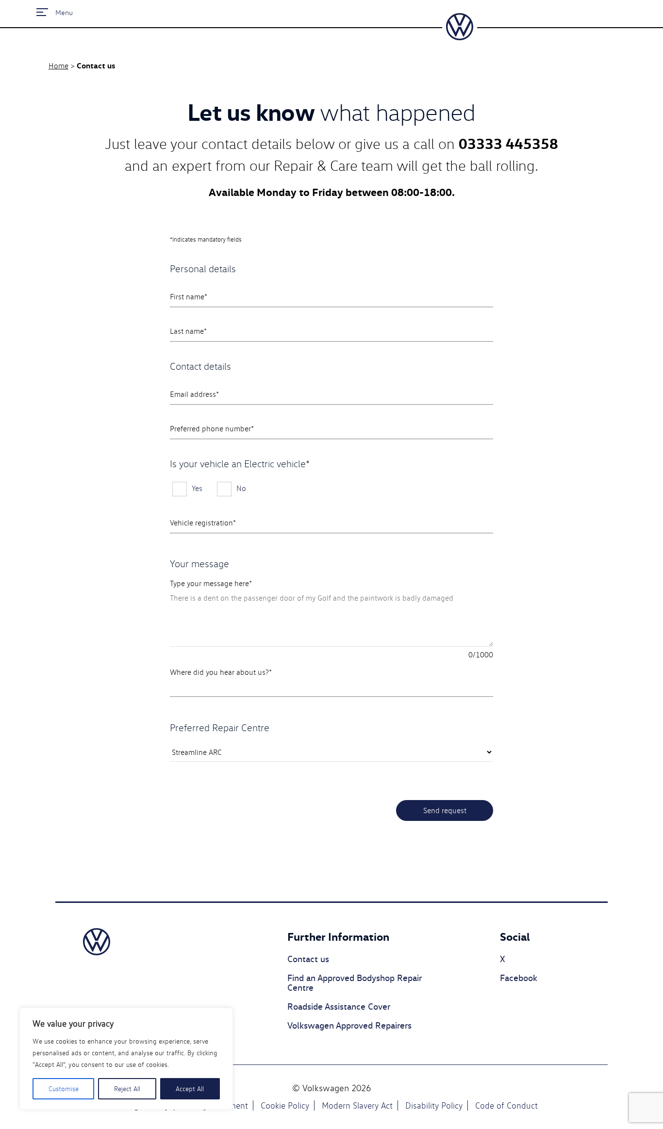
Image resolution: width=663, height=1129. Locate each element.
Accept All (190, 1089)
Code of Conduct (506, 1105)
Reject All (127, 1089)
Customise (64, 1089)
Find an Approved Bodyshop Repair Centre (354, 983)
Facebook (518, 978)
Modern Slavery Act (357, 1105)
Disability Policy (434, 1105)
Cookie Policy (285, 1105)
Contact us (308, 959)
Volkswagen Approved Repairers (349, 1026)
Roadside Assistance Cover (338, 1007)
